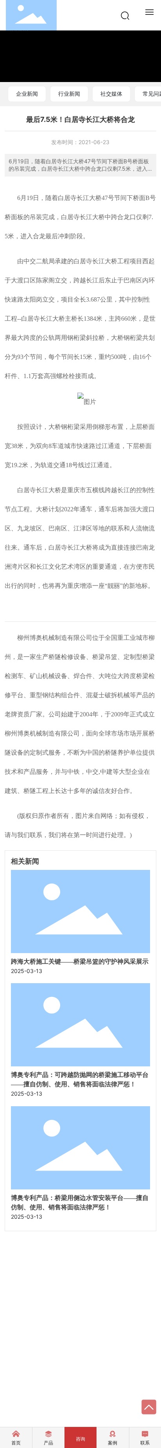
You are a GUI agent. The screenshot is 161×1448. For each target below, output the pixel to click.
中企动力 (43, 1407)
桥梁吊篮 (104, 656)
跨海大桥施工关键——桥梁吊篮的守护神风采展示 (79, 961)
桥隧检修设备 (67, 656)
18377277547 (39, 1298)
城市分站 (44, 1391)
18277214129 (38, 1287)
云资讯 (13, 1391)
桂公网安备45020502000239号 (60, 1399)
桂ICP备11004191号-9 (89, 1391)
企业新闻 (27, 93)
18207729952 (40, 1309)
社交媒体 (111, 93)
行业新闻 (69, 93)
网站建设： (18, 1407)
